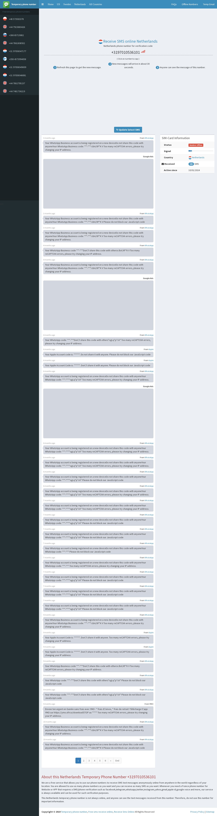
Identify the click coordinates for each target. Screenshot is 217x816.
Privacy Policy (197, 811)
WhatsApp (149, 138)
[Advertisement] (19, 148)
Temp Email (208, 4)
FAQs (174, 4)
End (117, 760)
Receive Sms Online (124, 811)
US (58, 4)
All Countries (95, 4)
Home (51, 4)
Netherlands (80, 4)
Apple (151, 349)
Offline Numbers (190, 4)
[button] (42, 4)
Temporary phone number (74, 811)
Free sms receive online (100, 811)
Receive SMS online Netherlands (130, 41)
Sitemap (210, 811)
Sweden (67, 4)
